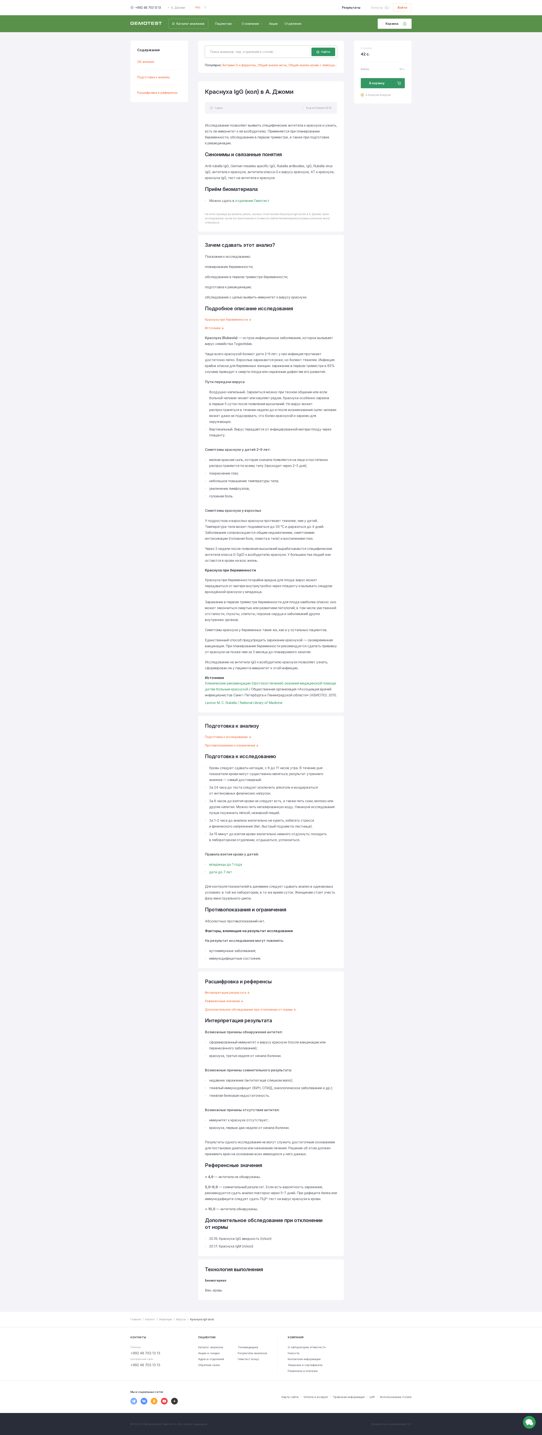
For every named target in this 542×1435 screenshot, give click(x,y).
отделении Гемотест (252, 201)
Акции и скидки (209, 1353)
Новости (293, 1353)
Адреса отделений (211, 1359)
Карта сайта (290, 1397)
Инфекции (165, 1319)
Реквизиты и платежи (303, 1371)
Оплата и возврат (316, 1397)
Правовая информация (349, 1397)
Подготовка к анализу (153, 77)
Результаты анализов (252, 1353)
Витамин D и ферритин (239, 65)
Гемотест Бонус (248, 1359)
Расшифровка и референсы (157, 92)
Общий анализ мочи (272, 65)
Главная (135, 1319)
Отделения (293, 23)
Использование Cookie (396, 1397)
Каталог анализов (210, 1347)
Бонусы (377, 7)
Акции (273, 23)
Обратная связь (209, 1365)
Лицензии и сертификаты (305, 1365)
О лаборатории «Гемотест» (307, 1347)
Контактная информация (304, 1359)
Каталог (150, 1319)
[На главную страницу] (146, 23)
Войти (402, 7)
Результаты (351, 7)
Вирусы (181, 1319)
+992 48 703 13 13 (148, 7)
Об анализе (145, 61)
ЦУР (372, 1397)
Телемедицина (248, 1347)
